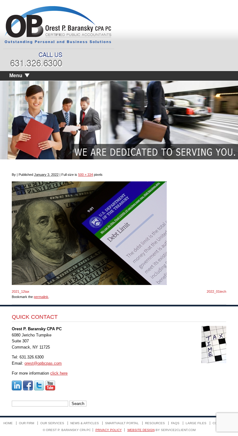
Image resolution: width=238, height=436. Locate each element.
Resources (155, 423)
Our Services (52, 423)
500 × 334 (85, 174)
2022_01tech (216, 291)
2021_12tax (20, 291)
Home (8, 423)
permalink (41, 297)
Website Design (141, 430)
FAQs (175, 423)
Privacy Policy (108, 430)
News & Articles (84, 423)
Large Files (196, 423)
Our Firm (26, 423)
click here (59, 373)
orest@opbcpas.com (43, 363)
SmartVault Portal (122, 423)
